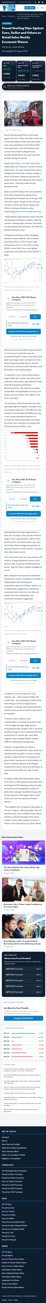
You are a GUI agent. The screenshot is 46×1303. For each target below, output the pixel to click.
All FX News (7, 1252)
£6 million (19, 770)
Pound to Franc (8, 1236)
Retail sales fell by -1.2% (14, 163)
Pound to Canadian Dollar (13, 1229)
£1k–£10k (12, 317)
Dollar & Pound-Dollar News (14, 1262)
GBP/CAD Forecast (23, 992)
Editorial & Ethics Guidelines (14, 1148)
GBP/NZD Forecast (23, 986)
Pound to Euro (8, 1208)
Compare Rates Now (23, 1018)
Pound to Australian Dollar (13, 1222)
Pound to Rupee (9, 1239)
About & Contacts (25, 2)
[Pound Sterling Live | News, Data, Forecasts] (8, 8)
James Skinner (18, 47)
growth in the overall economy (28, 211)
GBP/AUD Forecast (23, 980)
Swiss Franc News (10, 1284)
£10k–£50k (23, 317)
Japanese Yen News (10, 1280)
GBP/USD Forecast (23, 974)
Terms (10, 1300)
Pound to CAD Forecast (12, 1192)
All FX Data (6, 1204)
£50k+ (35, 317)
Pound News (7, 1255)
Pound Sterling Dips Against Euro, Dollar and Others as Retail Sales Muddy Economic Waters (30, 16)
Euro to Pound (8, 1211)
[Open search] (38, 8)
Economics (11, 16)
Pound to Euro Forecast (12, 1174)
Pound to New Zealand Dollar (14, 1225)
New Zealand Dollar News (13, 1273)
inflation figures (31, 585)
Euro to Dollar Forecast (12, 1181)
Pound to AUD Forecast (12, 1185)
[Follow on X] (35, 2)
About (4, 1141)
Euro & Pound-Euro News (13, 1259)
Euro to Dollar (8, 1218)
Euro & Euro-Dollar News (13, 1266)
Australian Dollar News (12, 1269)
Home (4, 16)
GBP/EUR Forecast (23, 969)
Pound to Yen (7, 1232)
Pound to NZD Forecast (12, 1188)
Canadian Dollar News (11, 1277)
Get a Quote (30, 8)
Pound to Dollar (8, 1215)
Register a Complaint (11, 1158)
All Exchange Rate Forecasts (14, 1171)
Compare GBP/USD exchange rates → (23, 331)
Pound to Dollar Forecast (13, 1178)
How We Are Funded (11, 1144)
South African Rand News (13, 1287)
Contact (5, 1137)
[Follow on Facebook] (39, 2)
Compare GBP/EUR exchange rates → (23, 513)
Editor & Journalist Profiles (13, 1155)
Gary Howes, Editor (10, 1151)
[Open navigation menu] (42, 8)
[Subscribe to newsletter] (42, 2)
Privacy (4, 1300)
